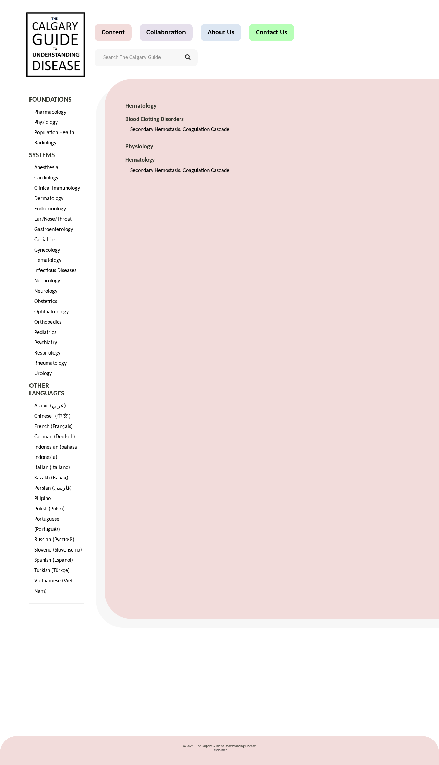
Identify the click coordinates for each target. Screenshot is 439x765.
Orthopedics (47, 322)
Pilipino (42, 498)
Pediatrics (45, 332)
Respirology (47, 353)
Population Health (54, 133)
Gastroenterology (53, 229)
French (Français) (53, 426)
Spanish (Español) (53, 560)
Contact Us (271, 32)
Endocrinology (50, 209)
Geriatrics (45, 240)
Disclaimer (220, 750)
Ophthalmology (51, 312)
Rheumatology (50, 363)
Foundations (50, 99)
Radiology (45, 143)
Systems (42, 155)
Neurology (45, 291)
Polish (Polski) (49, 509)
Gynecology (47, 250)
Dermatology (48, 198)
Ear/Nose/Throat (53, 219)
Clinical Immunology (57, 188)
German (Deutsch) (54, 437)
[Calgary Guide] (56, 44)
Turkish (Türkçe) (52, 570)
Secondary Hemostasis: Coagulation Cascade (179, 129)
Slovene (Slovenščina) (58, 550)
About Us (220, 32)
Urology (43, 373)
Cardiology (46, 178)
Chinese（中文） (54, 416)
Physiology (46, 122)
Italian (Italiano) (52, 468)
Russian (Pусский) (54, 540)
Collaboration (166, 32)
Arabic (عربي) (50, 406)
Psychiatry (45, 343)
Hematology (47, 260)
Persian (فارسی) (53, 488)
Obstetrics (45, 301)
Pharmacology (50, 112)
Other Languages (46, 390)
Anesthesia (46, 168)
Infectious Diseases (55, 271)
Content (113, 32)
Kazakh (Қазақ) (51, 478)
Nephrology (47, 281)
